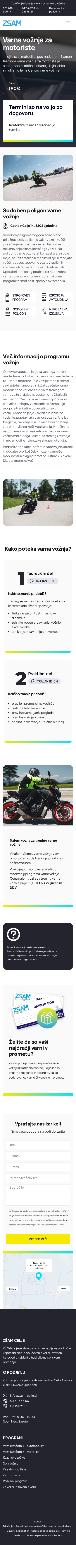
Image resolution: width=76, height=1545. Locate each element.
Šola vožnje (10, 1463)
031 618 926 (8, 9)
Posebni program (15, 1481)
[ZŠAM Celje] (14, 23)
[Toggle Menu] (68, 23)
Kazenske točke (14, 1457)
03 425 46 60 (19, 1401)
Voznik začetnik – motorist (21, 1452)
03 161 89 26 (18, 1406)
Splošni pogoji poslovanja (45, 1530)
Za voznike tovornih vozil (19, 1487)
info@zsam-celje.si (30, 9)
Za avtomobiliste (14, 1469)
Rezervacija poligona (56, 9)
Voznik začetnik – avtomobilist (23, 1446)
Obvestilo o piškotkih (17, 1530)
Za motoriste (11, 1475)
